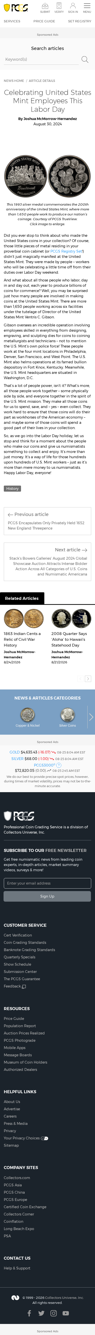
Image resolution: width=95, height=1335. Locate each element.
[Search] (85, 59)
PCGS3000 (44, 765)
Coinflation (13, 1221)
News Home (14, 81)
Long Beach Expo (19, 1229)
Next (91, 717)
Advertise (12, 1109)
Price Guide (44, 21)
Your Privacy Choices (22, 1138)
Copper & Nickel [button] (28, 725)
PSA (7, 1236)
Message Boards (18, 1055)
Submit (45, 12)
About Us (12, 1101)
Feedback (12, 986)
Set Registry (79, 21)
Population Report (20, 1026)
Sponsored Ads (47, 34)
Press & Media (16, 1123)
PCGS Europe (15, 1199)
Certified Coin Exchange (25, 1207)
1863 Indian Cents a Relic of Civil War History (22, 639)
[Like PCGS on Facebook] (29, 1313)
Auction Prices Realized (24, 1033)
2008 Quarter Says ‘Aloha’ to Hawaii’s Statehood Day (69, 639)
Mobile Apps (14, 1048)
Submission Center (20, 971)
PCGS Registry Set (66, 251)
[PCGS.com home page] (16, 8)
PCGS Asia (13, 1185)
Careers (10, 1116)
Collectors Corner (19, 1214)
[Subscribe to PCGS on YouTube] (65, 1313)
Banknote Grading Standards (29, 950)
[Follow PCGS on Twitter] (41, 1313)
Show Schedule (17, 964)
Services (12, 21)
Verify (59, 12)
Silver (17, 759)
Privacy (10, 1131)
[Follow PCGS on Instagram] (53, 1313)
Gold (15, 752)
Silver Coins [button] (67, 725)
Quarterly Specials (19, 957)
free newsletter (66, 850)
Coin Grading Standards (25, 942)
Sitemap (11, 1145)
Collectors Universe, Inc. (64, 1298)
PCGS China (14, 1192)
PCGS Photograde (19, 1040)
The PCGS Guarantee (22, 979)
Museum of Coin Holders (25, 1062)
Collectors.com (17, 1178)
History (12, 488)
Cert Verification (18, 935)
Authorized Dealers (20, 1069)
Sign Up (47, 896)
